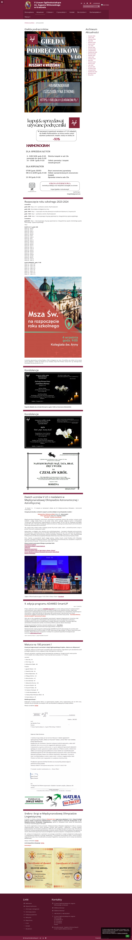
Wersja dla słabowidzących (31, 938)
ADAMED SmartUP (48, 609)
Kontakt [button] (72, 12)
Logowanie (96, 3)
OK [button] (127, 936)
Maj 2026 (90, 41)
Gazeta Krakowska (30, 553)
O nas (27, 923)
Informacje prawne (31, 912)
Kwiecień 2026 (92, 42)
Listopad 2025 (92, 50)
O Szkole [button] (49, 12)
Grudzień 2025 (92, 49)
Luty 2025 (90, 65)
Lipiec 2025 (91, 57)
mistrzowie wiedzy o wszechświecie (35, 546)
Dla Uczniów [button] (81, 12)
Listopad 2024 (92, 70)
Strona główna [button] (29, 12)
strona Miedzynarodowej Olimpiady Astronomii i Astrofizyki (42, 552)
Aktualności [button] (40, 12)
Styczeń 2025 (91, 67)
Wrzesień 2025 (92, 54)
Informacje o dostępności (32, 909)
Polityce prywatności (123, 933)
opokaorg (27, 547)
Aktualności (40, 23)
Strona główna (29, 23)
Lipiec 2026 (91, 37)
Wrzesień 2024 (92, 73)
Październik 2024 (92, 71)
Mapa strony (29, 920)
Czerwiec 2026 (92, 39)
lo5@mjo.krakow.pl (59, 908)
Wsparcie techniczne (31, 906)
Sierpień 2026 (91, 36)
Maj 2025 (90, 60)
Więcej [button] (27, 17)
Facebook (61, 596)
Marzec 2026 (91, 44)
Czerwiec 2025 (92, 58)
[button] (87, 3)
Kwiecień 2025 (92, 62)
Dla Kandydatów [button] (95, 12)
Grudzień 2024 (92, 68)
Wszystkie (90, 75)
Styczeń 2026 (91, 47)
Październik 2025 (92, 52)
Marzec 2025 (91, 63)
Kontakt (28, 926)
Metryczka (28, 917)
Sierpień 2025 (91, 55)
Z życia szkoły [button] (61, 12)
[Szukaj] (99, 6)
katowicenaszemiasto (31, 549)
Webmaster (29, 903)
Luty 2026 (90, 46)
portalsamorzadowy (30, 545)
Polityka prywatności (31, 914)
